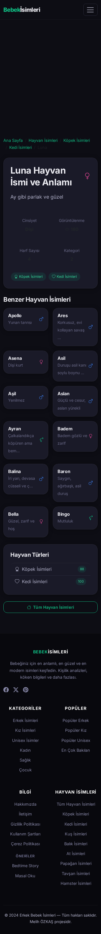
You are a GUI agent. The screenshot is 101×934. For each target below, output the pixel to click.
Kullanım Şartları (25, 833)
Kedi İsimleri (20, 147)
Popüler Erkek (76, 720)
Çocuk (25, 769)
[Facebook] (6, 690)
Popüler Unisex (75, 740)
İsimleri (21, 9)
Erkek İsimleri (25, 720)
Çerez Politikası (25, 843)
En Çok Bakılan (75, 750)
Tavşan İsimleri (76, 873)
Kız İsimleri (25, 730)
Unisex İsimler (25, 740)
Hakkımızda (25, 804)
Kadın (25, 750)
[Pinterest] (25, 690)
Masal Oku (25, 875)
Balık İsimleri (75, 843)
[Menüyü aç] (90, 10)
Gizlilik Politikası (25, 824)
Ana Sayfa (13, 140)
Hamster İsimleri (76, 883)
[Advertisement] (50, 83)
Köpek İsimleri (76, 140)
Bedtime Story (25, 865)
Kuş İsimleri (76, 833)
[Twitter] (16, 690)
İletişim (25, 814)
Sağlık (25, 760)
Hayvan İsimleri (43, 140)
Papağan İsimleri (75, 863)
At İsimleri (75, 853)
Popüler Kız (76, 730)
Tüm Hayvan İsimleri (53, 607)
